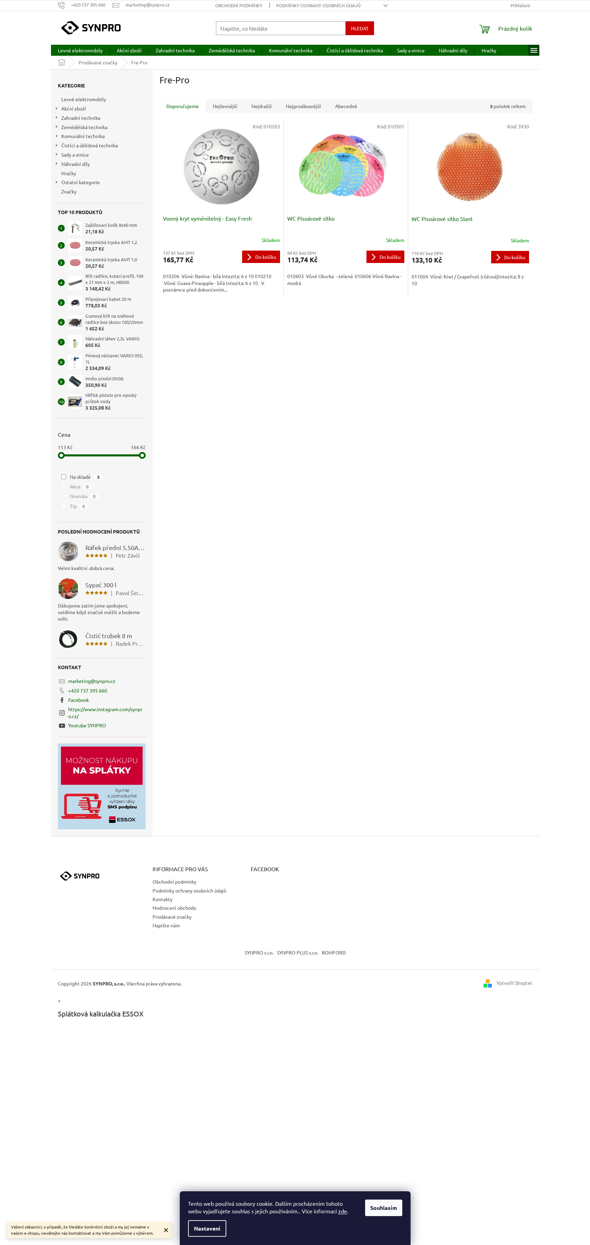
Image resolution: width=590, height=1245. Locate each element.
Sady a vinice (75, 154)
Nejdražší (261, 106)
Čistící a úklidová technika (89, 145)
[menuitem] (80, 50)
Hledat (360, 28)
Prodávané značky (172, 917)
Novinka (83, 496)
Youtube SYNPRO (87, 725)
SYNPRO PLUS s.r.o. (297, 952)
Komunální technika (83, 136)
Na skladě (85, 477)
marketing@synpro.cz (91, 681)
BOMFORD (334, 952)
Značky (68, 191)
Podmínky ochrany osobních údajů (318, 5)
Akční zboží (73, 108)
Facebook (78, 700)
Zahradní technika (80, 118)
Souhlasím (383, 1207)
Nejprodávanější (303, 106)
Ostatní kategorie (80, 182)
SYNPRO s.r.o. (259, 952)
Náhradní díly (75, 164)
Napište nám (166, 925)
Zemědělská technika (84, 127)
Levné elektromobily (83, 99)
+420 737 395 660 (87, 690)
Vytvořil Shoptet (514, 983)
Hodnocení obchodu (174, 908)
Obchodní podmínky (238, 5)
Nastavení (207, 1228)
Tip (77, 506)
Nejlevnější (225, 106)
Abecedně (346, 106)
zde (342, 1210)
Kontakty (163, 899)
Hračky (68, 173)
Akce (79, 486)
